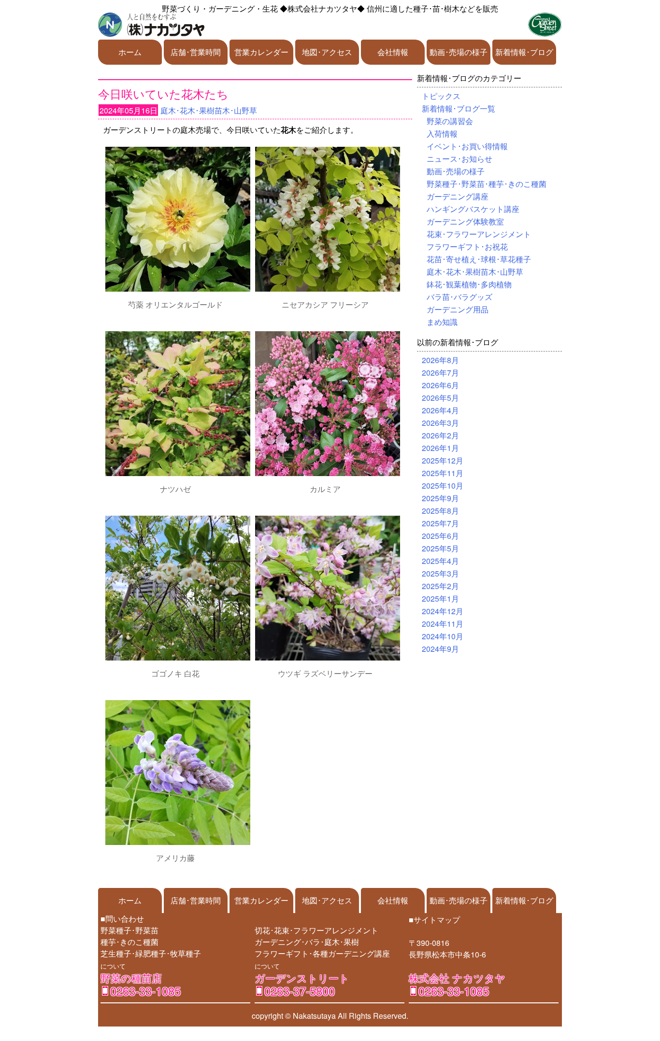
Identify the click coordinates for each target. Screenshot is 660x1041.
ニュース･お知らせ (459, 158)
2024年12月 (442, 611)
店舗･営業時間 (196, 51)
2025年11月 (442, 472)
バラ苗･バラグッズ (459, 296)
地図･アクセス (327, 51)
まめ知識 (442, 321)
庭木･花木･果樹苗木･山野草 (208, 110)
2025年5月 (440, 548)
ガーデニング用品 (457, 309)
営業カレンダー (261, 51)
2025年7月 (440, 523)
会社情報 (392, 51)
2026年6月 (440, 385)
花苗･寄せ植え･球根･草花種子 (479, 259)
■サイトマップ (434, 919)
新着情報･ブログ (524, 51)
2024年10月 (442, 636)
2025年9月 (440, 498)
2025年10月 (442, 485)
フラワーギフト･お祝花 (467, 246)
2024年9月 (440, 648)
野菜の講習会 (450, 121)
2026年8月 (440, 360)
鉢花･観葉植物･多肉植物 (469, 284)
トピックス (441, 95)
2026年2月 (440, 435)
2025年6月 (440, 535)
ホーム (130, 51)
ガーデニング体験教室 (465, 221)
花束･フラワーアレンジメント (479, 233)
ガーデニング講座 (457, 196)
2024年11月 (442, 623)
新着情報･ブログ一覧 (458, 108)
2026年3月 (440, 422)
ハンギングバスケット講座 (473, 208)
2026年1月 (440, 447)
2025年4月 (440, 560)
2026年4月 (440, 410)
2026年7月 (440, 372)
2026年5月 (440, 397)
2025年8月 (440, 510)
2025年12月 (442, 460)
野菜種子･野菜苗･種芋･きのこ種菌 (486, 183)
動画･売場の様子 (459, 51)
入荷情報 (442, 133)
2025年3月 (440, 573)
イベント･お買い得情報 (467, 146)
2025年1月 (440, 598)
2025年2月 (440, 585)
